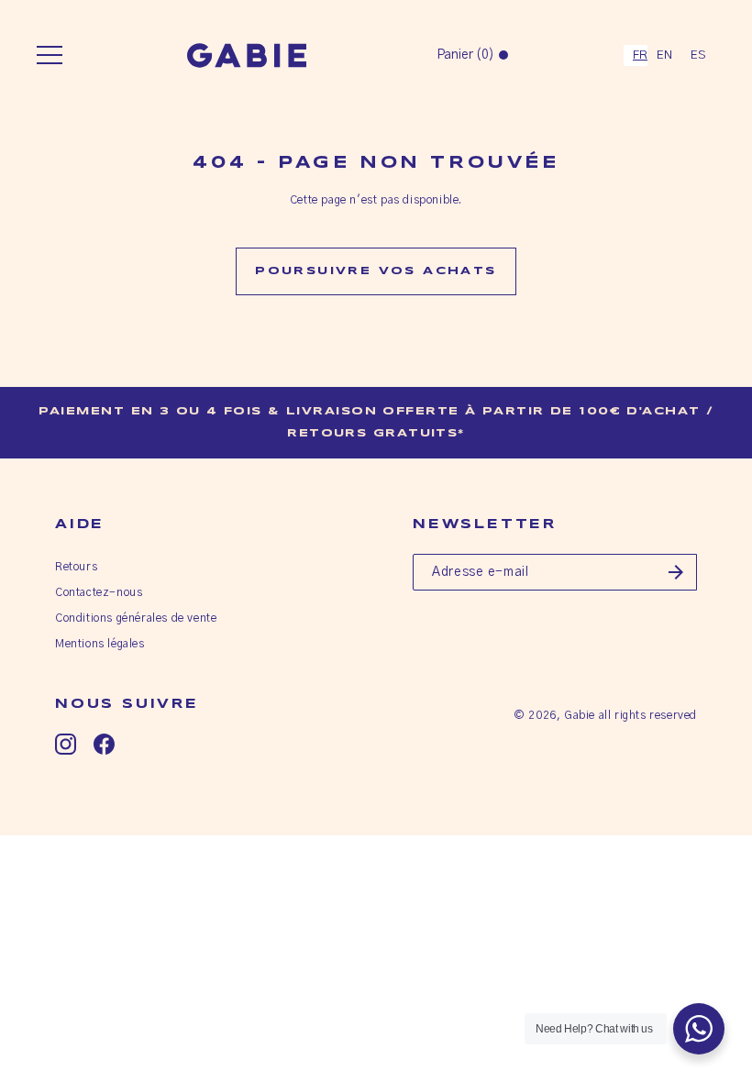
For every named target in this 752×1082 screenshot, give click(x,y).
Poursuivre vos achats (375, 271)
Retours (76, 566)
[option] (664, 55)
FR (640, 55)
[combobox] (635, 55)
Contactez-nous (98, 592)
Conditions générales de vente (135, 618)
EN (664, 55)
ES (698, 55)
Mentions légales (100, 643)
